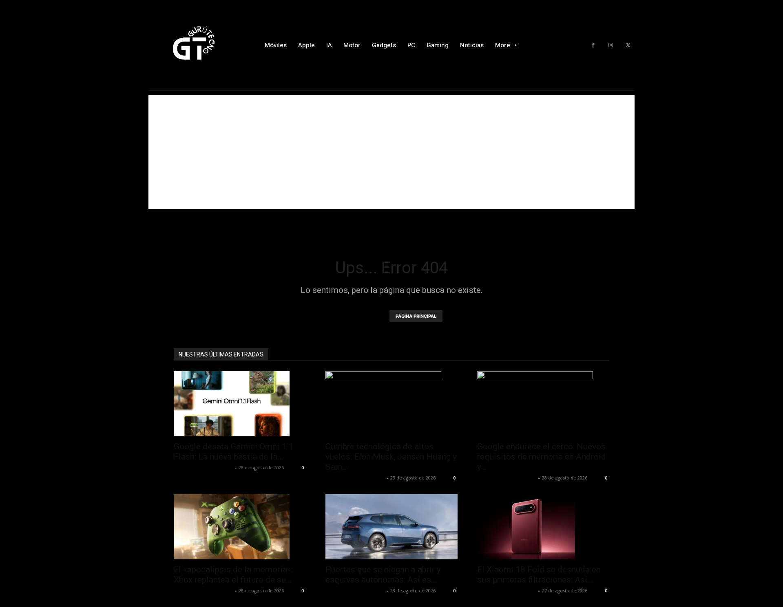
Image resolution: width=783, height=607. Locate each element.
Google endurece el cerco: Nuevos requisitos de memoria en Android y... (541, 457)
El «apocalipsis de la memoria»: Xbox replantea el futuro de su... (233, 575)
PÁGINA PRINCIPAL (416, 316)
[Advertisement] (391, 152)
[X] (628, 45)
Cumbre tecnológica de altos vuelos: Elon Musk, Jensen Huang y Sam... (391, 457)
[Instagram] (610, 45)
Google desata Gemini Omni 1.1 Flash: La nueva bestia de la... (233, 452)
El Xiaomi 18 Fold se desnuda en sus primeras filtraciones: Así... (539, 575)
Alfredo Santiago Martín (203, 467)
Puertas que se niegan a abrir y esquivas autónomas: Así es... (383, 575)
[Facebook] (593, 45)
